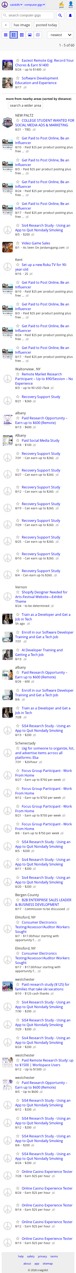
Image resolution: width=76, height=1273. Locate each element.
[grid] (22, 34)
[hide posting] (44, 69)
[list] (6, 34)
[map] (38, 34)
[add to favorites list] (17, 60)
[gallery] (30, 34)
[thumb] (14, 34)
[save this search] (70, 15)
